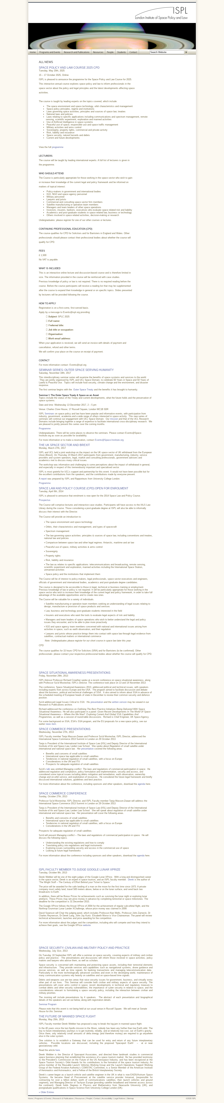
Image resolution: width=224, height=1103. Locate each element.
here (57, 1050)
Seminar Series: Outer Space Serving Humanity (76, 369)
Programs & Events (43, 1098)
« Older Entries (46, 1092)
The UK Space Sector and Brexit (64, 445)
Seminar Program (48, 1004)
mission (114, 419)
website (87, 925)
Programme (45, 428)
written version (119, 702)
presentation (97, 702)
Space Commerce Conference (63, 793)
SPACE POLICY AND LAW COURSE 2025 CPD (69, 67)
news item (51, 724)
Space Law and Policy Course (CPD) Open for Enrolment (83, 488)
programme (57, 147)
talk (48, 769)
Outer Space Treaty (83, 389)
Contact (133, 52)
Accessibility (107, 1098)
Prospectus (44, 500)
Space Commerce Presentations (64, 729)
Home (33, 52)
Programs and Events (49, 52)
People (110, 52)
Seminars (49, 413)
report (44, 478)
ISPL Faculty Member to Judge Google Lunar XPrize (79, 869)
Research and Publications (76, 52)
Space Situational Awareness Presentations (74, 672)
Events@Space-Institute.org (109, 440)
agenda (141, 784)
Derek (131, 879)
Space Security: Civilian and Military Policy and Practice (84, 947)
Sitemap (130, 1098)
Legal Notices (119, 1098)
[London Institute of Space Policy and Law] (112, 22)
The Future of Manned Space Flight (67, 1016)
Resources (98, 52)
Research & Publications (63, 1098)
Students (121, 52)
